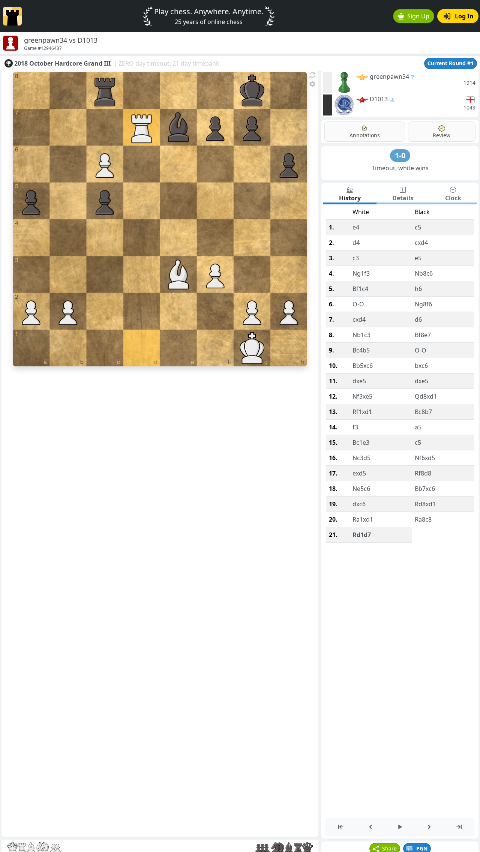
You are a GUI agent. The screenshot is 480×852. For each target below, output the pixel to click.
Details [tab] (402, 198)
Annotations (365, 135)
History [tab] (350, 198)
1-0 (400, 155)
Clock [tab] (453, 198)
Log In (464, 16)
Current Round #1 (451, 63)
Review (441, 135)
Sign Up (418, 16)
